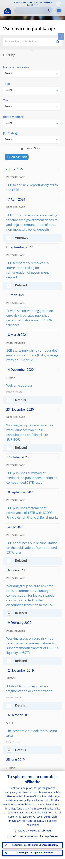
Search (48, 10)
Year (6, 100)
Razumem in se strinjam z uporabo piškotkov (35, 845)
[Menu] (58, 10)
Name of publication (16, 67)
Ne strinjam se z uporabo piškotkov (35, 853)
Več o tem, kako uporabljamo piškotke (35, 836)
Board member (13, 117)
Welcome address (19, 385)
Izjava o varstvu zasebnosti (34, 831)
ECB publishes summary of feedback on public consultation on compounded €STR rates (31, 478)
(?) (16, 133)
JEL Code (10, 133)
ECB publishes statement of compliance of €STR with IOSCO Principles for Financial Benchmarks (32, 513)
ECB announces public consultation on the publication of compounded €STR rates (32, 548)
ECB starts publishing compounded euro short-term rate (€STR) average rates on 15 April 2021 (32, 355)
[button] (58, 3)
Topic (6, 84)
